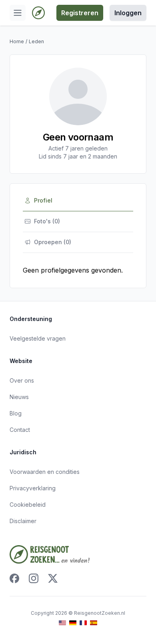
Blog (16, 413)
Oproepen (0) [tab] (52, 242)
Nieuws (19, 396)
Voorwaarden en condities (45, 471)
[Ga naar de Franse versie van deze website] (83, 623)
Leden (36, 41)
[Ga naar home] (38, 12)
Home (17, 41)
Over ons (22, 380)
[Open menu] (18, 13)
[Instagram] (33, 578)
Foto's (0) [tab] (47, 221)
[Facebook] (14, 578)
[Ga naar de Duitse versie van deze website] (72, 623)
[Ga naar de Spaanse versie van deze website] (93, 623)
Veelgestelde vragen (38, 338)
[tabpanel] (78, 270)
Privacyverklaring (33, 488)
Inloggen (128, 13)
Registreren (79, 13)
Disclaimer (23, 521)
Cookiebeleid (28, 504)
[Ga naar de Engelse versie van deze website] (62, 623)
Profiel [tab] (43, 200)
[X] (53, 578)
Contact (20, 429)
